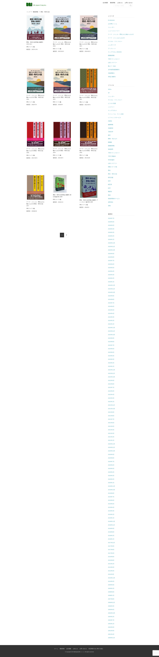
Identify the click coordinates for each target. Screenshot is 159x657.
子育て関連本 (112, 156)
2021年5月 (111, 426)
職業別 (110, 191)
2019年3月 (111, 511)
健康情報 (110, 124)
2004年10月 (111, 613)
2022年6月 (111, 391)
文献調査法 (111, 73)
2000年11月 (111, 637)
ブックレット (112, 48)
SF (109, 93)
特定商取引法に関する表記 (96, 648)
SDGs (109, 89)
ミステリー (111, 107)
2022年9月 (111, 380)
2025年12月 (111, 243)
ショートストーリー (114, 31)
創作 (109, 135)
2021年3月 (111, 433)
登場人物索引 (112, 76)
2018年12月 (111, 521)
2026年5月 (111, 225)
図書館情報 (111, 55)
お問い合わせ (128, 2)
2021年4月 (111, 430)
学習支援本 (111, 160)
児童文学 (110, 131)
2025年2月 (111, 278)
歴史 (109, 170)
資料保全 (110, 202)
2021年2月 (111, 437)
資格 (109, 205)
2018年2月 (111, 535)
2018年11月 (111, 525)
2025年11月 (111, 246)
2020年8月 (111, 458)
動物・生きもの (112, 138)
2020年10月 (111, 451)
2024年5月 (111, 310)
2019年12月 (111, 486)
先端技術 (110, 128)
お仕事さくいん (112, 24)
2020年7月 (111, 461)
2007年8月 (111, 599)
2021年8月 (111, 415)
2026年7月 (111, 218)
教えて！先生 (112, 66)
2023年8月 (111, 341)
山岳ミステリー (112, 62)
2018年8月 (111, 532)
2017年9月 (111, 546)
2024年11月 (111, 289)
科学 (109, 181)
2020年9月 (111, 454)
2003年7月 (111, 620)
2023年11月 (111, 331)
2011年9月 (111, 574)
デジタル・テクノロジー (115, 41)
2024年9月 (111, 296)
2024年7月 (111, 303)
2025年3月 (111, 274)
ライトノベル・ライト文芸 (115, 114)
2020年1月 (111, 482)
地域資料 (110, 149)
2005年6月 (111, 609)
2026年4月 (111, 229)
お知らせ (120, 2)
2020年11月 (111, 447)
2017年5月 (111, 553)
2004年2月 (111, 616)
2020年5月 (111, 468)
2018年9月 (111, 528)
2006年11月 (111, 602)
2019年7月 (111, 497)
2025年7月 (111, 260)
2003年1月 (111, 623)
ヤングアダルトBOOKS (115, 52)
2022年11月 (111, 373)
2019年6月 (111, 500)
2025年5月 (111, 267)
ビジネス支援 (112, 103)
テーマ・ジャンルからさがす (116, 38)
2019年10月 (111, 489)
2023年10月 (111, 334)
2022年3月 (111, 398)
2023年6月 (111, 348)
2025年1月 (111, 282)
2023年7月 (111, 345)
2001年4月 (111, 634)
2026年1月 (111, 239)
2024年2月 (111, 320)
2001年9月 (111, 630)
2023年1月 (111, 366)
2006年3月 (111, 606)
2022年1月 (111, 401)
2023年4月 (111, 356)
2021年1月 (111, 440)
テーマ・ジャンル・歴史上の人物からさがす (121, 34)
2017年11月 (111, 542)
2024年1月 (111, 324)
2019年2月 (111, 514)
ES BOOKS (111, 20)
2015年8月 (111, 560)
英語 (109, 195)
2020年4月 (111, 472)
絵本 (109, 188)
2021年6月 (111, 422)
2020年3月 (111, 475)
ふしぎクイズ (112, 45)
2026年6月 (111, 222)
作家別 (110, 121)
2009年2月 (111, 588)
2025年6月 (111, 264)
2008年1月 (111, 595)
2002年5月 (111, 627)
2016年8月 (111, 556)
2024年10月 (111, 292)
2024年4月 (111, 313)
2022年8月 (111, 384)
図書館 (110, 142)
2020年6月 (111, 465)
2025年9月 (111, 253)
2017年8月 (111, 549)
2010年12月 (111, 578)
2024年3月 (111, 317)
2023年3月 (111, 359)
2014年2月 (111, 563)
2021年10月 (111, 408)
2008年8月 (111, 592)
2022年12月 (111, 370)
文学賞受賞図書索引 (114, 69)
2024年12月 (111, 285)
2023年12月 (111, 327)
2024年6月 (111, 306)
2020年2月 (111, 479)
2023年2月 (111, 363)
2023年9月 (111, 338)
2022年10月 (111, 377)
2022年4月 (111, 394)
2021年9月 (111, 412)
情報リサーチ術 (112, 167)
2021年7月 (111, 419)
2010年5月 (111, 581)
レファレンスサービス (114, 117)
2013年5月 (111, 567)
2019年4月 (111, 507)
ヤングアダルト (112, 110)
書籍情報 (112, 2)
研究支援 (110, 177)
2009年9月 (111, 585)
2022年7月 (111, 387)
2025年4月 (111, 271)
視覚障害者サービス (114, 198)
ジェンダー (111, 27)
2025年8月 (111, 257)
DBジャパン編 (30, 47)
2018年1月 (111, 539)
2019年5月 (111, 504)
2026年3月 (111, 232)
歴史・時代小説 (112, 174)
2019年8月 (111, 493)
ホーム (56, 648)
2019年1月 (111, 518)
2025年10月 (111, 250)
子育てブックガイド (114, 59)
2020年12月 (111, 444)
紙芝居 (110, 184)
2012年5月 (111, 571)
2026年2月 (111, 236)
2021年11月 (111, 405)
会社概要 (105, 2)
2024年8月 (111, 299)
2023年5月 (111, 352)
